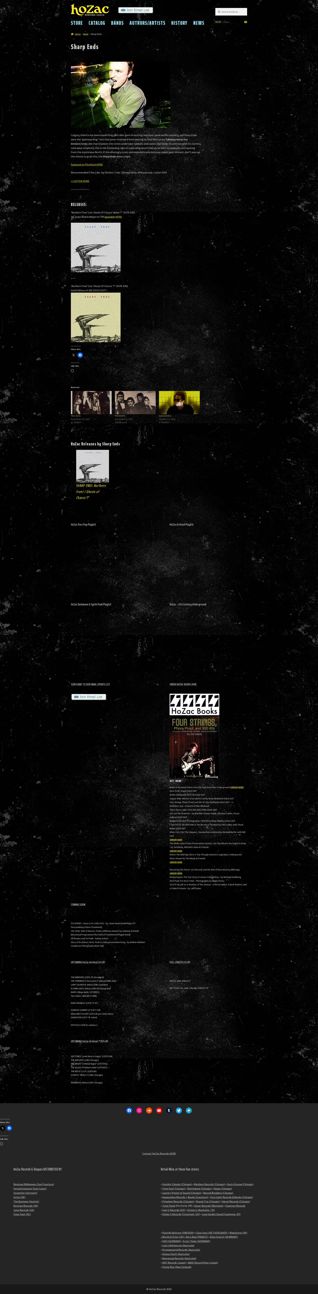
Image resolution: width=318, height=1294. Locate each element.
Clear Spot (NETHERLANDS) (212, 1232)
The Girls (76, 415)
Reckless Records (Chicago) (209, 1184)
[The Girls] (91, 402)
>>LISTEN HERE (80, 181)
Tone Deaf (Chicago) (173, 1188)
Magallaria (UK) (238, 1232)
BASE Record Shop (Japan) (203, 1262)
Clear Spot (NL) (22, 1214)
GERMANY (231, 1236)
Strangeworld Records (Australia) (181, 1249)
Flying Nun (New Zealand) (176, 1267)
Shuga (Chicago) (222, 1188)
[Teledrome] (179, 402)
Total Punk (168, 1205)
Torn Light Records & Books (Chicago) (231, 1197)
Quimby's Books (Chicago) (177, 1184)
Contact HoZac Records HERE (159, 1153)
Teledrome (165, 415)
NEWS (198, 23)
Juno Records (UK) (23, 1210)
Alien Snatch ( (218, 1236)
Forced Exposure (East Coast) (30, 1188)
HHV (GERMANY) (171, 1241)
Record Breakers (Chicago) (218, 1192)
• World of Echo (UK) (172, 1236)
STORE (77, 23)
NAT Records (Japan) (174, 1262)
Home (78, 34)
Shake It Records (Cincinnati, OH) (181, 1214)
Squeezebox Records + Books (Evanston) (185, 1197)
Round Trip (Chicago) (208, 1201)
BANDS (117, 23)
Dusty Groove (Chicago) (240, 1184)
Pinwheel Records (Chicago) (178, 1201)
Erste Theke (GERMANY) (196, 1241)
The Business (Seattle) (26, 1201)
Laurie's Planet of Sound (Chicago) (181, 1192)
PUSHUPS (120, 415)
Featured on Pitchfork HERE (87, 164)
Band (85, 34)
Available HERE (113, 216)
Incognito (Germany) (25, 1192)
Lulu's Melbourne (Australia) (178, 1245)
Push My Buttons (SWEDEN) (178, 1232)
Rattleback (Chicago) (199, 1188)
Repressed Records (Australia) (179, 1258)
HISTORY (179, 23)
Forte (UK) (19, 1197)
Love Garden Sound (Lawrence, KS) (221, 1214)
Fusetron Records (235, 1205)
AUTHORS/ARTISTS (147, 23)
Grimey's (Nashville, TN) (201, 1210)
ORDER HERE (237, 787)
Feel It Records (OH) (173, 1210)
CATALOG (97, 23)
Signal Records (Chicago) (236, 1201)
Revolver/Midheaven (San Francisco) (33, 1184)
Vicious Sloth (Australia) (175, 1254)
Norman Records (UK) (25, 1205)
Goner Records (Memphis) (208, 1205)
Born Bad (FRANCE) (197, 1236)
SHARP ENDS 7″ (91, 492)
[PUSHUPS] (135, 402)
